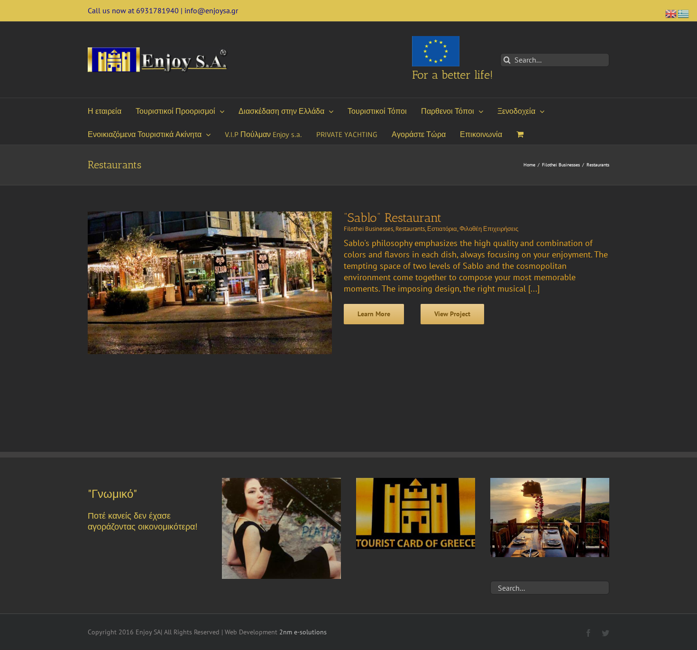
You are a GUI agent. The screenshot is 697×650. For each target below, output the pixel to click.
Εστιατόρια (442, 229)
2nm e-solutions (303, 632)
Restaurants (410, 229)
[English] (671, 12)
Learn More (374, 314)
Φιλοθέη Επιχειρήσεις (488, 229)
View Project (452, 314)
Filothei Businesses (368, 229)
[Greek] (684, 12)
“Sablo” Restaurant (392, 218)
